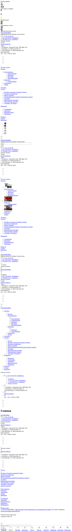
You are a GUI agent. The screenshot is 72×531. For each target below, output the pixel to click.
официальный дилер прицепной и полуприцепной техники (33, 509)
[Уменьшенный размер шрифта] (1, 3)
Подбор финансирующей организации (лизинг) (18, 97)
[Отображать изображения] (2, 21)
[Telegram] (5, 126)
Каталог (3, 69)
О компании (8, 109)
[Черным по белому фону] (1, 10)
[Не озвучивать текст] (1, 29)
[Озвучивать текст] (2, 27)
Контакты (4, 120)
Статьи (3, 118)
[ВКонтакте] (5, 124)
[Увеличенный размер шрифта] (2, 7)
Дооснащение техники (11, 101)
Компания (4, 106)
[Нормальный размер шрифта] (2, 5)
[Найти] (2, 145)
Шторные (11, 75)
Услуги (3, 89)
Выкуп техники (9, 95)
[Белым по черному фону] (1, 12)
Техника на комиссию (10, 94)
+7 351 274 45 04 (8, 36)
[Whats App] (5, 133)
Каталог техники (6, 486)
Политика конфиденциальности (10, 511)
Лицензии (7, 111)
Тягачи (6, 84)
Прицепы (7, 80)
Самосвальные (12, 73)
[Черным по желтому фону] (1, 16)
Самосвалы (7, 83)
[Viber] (5, 129)
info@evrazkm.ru (5, 44)
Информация (5, 505)
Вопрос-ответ (5, 508)
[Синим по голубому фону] (1, 14)
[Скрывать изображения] (1, 24)
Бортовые (11, 76)
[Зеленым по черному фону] (1, 18)
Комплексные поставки (11, 100)
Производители (9, 112)
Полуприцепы (8, 72)
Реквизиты (7, 114)
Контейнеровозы (13, 78)
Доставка (3, 87)
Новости (3, 117)
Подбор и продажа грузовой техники (15, 92)
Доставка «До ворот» (10, 103)
